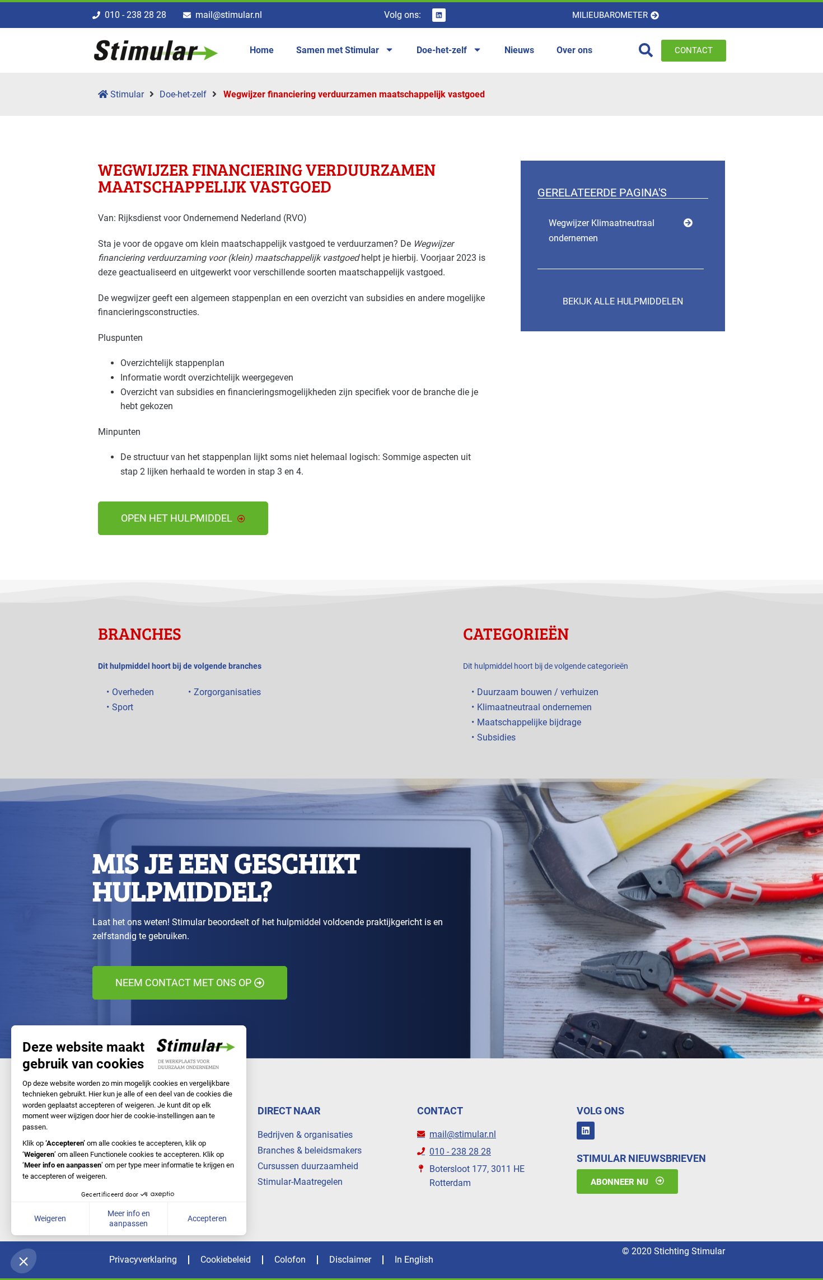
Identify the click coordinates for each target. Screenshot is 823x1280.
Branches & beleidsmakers (310, 1150)
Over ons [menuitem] (574, 50)
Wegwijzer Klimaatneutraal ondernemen (601, 230)
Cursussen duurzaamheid (308, 1166)
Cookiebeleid (225, 1259)
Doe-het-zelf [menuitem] (442, 50)
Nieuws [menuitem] (519, 50)
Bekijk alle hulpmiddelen (623, 301)
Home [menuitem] (262, 50)
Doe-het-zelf (183, 94)
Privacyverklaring (143, 1259)
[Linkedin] (439, 15)
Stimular (126, 94)
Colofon (290, 1259)
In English (414, 1259)
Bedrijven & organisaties (305, 1134)
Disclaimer (350, 1259)
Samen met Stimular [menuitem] (337, 50)
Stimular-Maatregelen (300, 1181)
